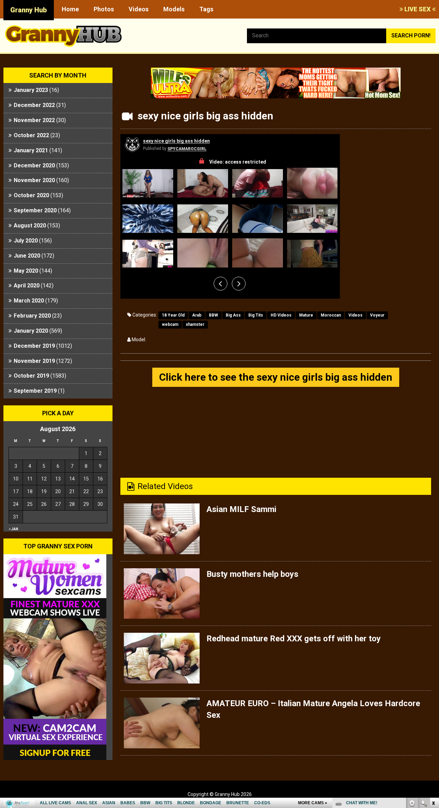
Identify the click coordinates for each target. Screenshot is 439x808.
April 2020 (26, 285)
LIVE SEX (417, 9)
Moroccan (331, 315)
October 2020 (31, 195)
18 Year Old (173, 315)
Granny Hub (28, 10)
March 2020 (29, 300)
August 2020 (30, 225)
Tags (206, 9)
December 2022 (34, 105)
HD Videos (281, 315)
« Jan (13, 529)
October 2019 (31, 375)
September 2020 (35, 210)
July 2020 (26, 240)
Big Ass (233, 315)
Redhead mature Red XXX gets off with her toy (293, 638)
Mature (306, 315)
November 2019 (34, 361)
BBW (213, 315)
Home (70, 9)
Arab (196, 315)
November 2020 (34, 180)
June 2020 (27, 255)
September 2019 (35, 391)
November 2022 (34, 120)
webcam (170, 324)
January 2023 (31, 90)
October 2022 (31, 135)
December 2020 (34, 165)
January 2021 (31, 150)
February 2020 (32, 315)
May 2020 (26, 271)
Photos (104, 9)
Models (174, 9)
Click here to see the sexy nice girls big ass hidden (275, 377)
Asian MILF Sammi (241, 509)
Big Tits (255, 315)
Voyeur (377, 315)
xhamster (195, 324)
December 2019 (34, 346)
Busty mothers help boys (252, 574)
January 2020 (31, 331)
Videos (139, 9)
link (433, 701)
